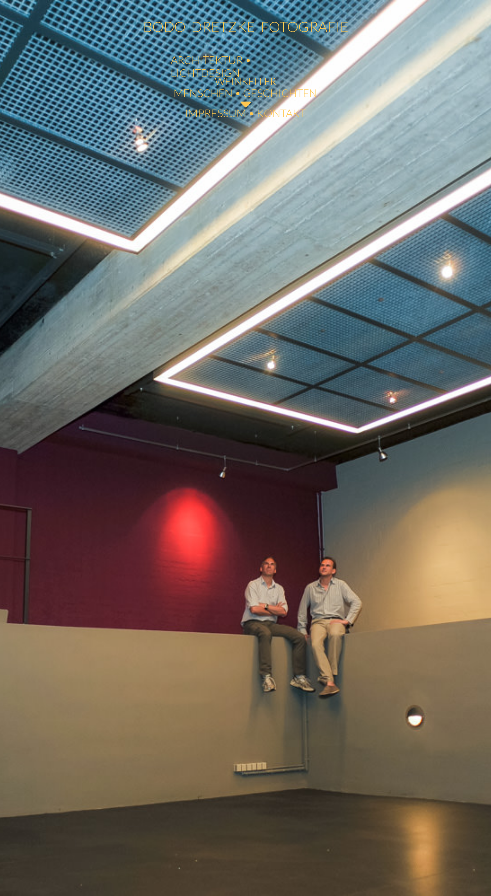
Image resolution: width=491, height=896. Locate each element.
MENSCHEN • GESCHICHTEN (245, 92)
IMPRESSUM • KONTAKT (245, 112)
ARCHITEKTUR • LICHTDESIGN (211, 66)
